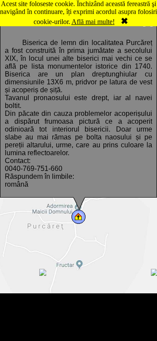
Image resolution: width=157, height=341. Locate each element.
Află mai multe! (93, 21)
